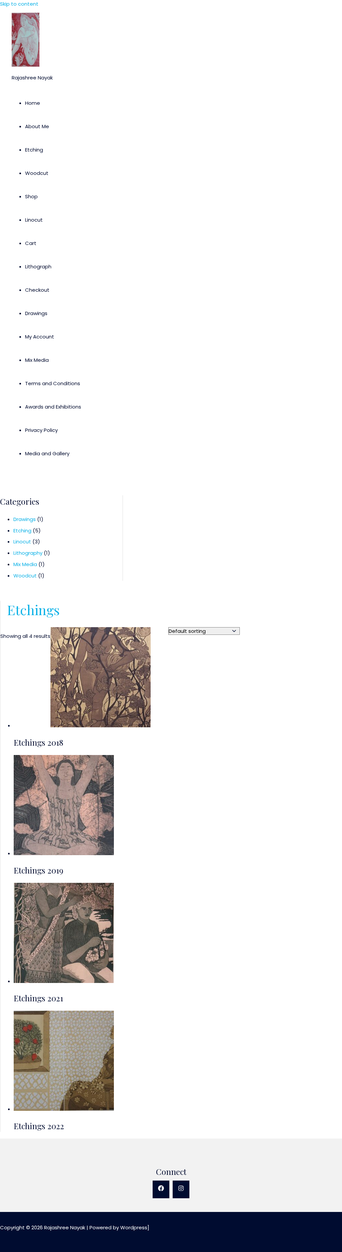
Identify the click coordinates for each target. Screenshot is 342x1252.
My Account (39, 336)
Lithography (27, 552)
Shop (31, 196)
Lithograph (38, 266)
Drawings (36, 313)
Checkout (37, 289)
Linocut (34, 219)
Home (32, 102)
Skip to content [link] (19, 3)
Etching (34, 149)
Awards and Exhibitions (53, 406)
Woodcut (36, 173)
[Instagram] (181, 1189)
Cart (30, 243)
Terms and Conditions (52, 383)
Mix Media (37, 359)
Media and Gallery (47, 453)
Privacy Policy (41, 430)
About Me (37, 126)
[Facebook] (161, 1189)
